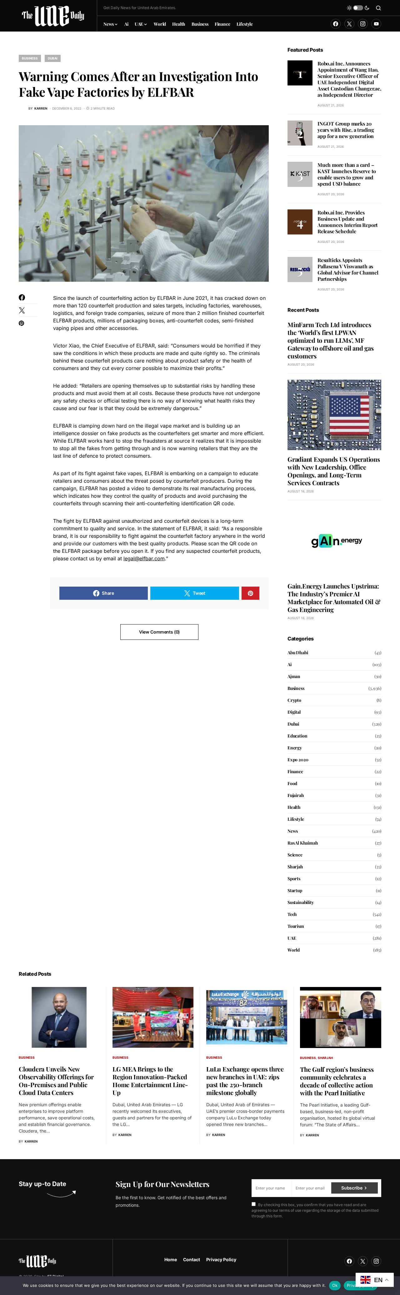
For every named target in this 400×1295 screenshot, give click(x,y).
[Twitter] (349, 24)
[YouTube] (376, 24)
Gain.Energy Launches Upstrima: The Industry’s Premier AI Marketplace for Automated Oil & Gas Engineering (334, 598)
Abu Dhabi (298, 652)
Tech (292, 914)
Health (294, 807)
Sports (294, 878)
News (293, 831)
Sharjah (295, 867)
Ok (335, 1285)
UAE (292, 938)
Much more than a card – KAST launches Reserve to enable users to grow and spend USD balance (347, 174)
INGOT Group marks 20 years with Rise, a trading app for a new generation (346, 129)
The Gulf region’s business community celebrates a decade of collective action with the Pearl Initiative (337, 1081)
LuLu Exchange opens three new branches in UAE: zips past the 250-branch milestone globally (245, 1081)
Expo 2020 (298, 760)
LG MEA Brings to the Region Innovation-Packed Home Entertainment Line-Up (150, 1081)
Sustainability (301, 902)
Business (30, 58)
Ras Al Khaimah (303, 843)
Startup (295, 890)
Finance (295, 771)
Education (297, 736)
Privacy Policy (221, 1259)
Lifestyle (296, 819)
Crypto (294, 700)
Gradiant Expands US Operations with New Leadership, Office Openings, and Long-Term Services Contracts (334, 471)
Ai (290, 664)
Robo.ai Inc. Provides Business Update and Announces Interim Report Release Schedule (348, 221)
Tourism (296, 926)
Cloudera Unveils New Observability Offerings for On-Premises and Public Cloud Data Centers (56, 1081)
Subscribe (351, 1187)
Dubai (53, 58)
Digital (294, 712)
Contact (191, 1259)
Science (295, 855)
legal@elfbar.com (144, 558)
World (294, 950)
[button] (358, 8)
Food (292, 783)
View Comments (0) (159, 632)
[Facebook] (336, 24)
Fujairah (296, 795)
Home (170, 1259)
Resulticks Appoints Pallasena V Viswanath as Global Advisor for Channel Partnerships (348, 269)
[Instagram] (363, 24)
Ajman (294, 676)
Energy (295, 748)
